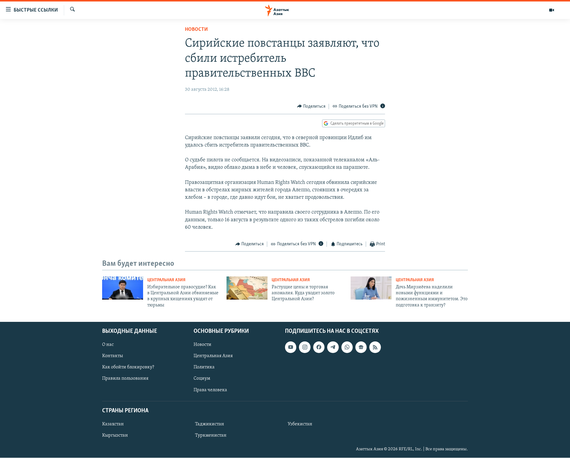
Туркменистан (211, 435)
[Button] (311, 106)
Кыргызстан (115, 435)
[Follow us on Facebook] (318, 347)
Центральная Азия (166, 280)
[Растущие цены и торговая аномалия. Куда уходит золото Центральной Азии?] (247, 288)
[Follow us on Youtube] (290, 347)
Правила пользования (125, 378)
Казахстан (113, 424)
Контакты (112, 356)
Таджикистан (209, 424)
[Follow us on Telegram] (332, 347)
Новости (196, 29)
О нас (108, 345)
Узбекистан (300, 424)
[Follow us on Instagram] (304, 347)
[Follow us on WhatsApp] (347, 347)
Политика (204, 367)
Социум (202, 378)
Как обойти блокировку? (128, 367)
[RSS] (375, 347)
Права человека (210, 390)
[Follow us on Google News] (361, 347)
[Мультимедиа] (551, 10)
